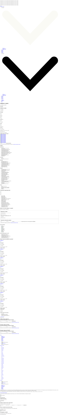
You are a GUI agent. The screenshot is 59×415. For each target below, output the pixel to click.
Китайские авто (4, 48)
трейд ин (2, 51)
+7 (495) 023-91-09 (2, 6)
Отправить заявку (13, 332)
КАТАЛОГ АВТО (2, 345)
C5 (1, 101)
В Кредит (4, 256)
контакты (2, 52)
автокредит (2, 386)
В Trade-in (1, 256)
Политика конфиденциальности (3, 392)
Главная (2, 99)
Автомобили (2, 100)
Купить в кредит (6, 133)
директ (2, 50)
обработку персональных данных (16, 144)
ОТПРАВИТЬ (34, 221)
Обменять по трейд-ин (2, 133)
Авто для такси (4, 49)
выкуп (2, 387)
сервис (2, 388)
